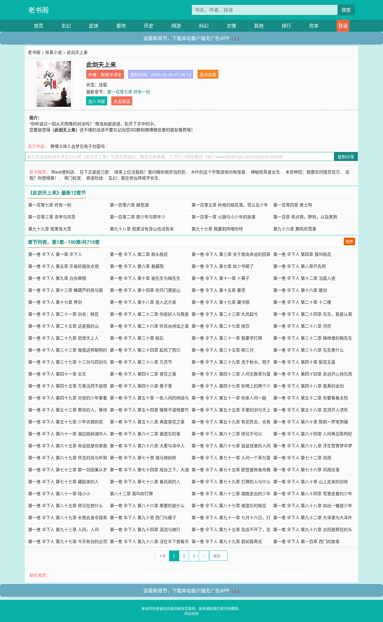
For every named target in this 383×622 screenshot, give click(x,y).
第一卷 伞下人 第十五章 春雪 (218, 290)
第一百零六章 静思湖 (129, 205)
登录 (343, 25)
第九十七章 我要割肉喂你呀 (217, 229)
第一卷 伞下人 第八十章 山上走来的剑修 (310, 481)
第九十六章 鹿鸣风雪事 (294, 229)
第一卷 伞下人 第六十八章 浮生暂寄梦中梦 (312, 445)
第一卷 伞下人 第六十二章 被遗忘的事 (145, 434)
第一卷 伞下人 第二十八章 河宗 (302, 326)
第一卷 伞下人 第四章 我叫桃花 (302, 254)
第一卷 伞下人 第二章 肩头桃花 (139, 254)
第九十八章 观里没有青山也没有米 (142, 229)
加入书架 (96, 101)
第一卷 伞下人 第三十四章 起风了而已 (145, 350)
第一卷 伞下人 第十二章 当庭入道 (304, 278)
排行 (286, 25)
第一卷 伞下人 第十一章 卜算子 (221, 278)
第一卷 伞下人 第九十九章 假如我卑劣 (227, 541)
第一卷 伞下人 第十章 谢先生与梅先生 (145, 278)
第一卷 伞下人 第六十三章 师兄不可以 (227, 434)
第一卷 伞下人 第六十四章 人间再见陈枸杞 (312, 434)
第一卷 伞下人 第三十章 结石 (137, 338)
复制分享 (346, 156)
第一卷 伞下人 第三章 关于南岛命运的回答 (231, 254)
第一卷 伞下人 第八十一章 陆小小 (59, 493)
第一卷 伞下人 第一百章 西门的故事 (306, 541)
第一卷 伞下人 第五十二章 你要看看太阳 (310, 398)
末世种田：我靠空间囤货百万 (312, 172)
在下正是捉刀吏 (94, 172)
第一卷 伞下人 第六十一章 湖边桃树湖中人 (67, 434)
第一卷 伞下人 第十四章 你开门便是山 (145, 290)
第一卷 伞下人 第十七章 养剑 (55, 302)
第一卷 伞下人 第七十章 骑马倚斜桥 (143, 457)
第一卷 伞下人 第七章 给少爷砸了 (223, 266)
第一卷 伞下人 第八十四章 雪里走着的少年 (312, 493)
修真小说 (53, 52)
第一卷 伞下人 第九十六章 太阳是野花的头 (312, 529)
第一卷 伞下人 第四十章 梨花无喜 (304, 362)
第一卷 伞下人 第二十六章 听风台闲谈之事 (149, 326)
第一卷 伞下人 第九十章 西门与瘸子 (143, 517)
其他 (259, 25)
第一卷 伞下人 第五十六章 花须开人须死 (310, 410)
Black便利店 (62, 172)
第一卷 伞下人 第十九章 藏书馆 (221, 302)
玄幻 (66, 25)
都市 (121, 25)
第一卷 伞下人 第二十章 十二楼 (302, 302)
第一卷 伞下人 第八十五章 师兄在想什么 (65, 505)
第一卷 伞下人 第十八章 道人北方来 (143, 302)
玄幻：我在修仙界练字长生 (133, 178)
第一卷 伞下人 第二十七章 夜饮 (221, 326)
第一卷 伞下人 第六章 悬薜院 (137, 266)
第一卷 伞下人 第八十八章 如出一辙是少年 (312, 505)
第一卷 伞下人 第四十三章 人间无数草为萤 (231, 374)
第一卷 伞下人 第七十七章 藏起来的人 (63, 481)
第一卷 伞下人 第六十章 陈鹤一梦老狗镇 (310, 422)
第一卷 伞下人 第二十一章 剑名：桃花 (63, 314)
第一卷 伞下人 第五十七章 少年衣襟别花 (65, 422)
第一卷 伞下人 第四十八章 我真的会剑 (308, 386)
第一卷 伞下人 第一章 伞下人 (55, 254)
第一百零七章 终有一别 (128, 92)
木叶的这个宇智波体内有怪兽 (218, 172)
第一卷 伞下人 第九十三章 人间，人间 (63, 529)
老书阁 (38, 10)
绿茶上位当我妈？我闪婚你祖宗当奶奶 (150, 172)
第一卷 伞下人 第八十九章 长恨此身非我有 (67, 517)
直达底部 (208, 74)
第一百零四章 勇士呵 (292, 205)
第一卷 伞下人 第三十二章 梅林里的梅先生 (312, 338)
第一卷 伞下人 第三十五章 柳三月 (223, 350)
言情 (231, 25)
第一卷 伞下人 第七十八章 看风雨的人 (145, 481)
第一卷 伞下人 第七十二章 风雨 (302, 457)
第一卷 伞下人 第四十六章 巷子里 (141, 386)
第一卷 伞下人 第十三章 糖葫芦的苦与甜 (65, 290)
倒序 (349, 241)
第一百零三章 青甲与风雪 (51, 217)
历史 (148, 25)
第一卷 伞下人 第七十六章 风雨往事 (306, 469)
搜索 (346, 9)
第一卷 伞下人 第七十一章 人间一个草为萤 (231, 457)
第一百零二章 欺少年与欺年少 (137, 217)
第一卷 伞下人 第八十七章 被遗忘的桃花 (229, 505)
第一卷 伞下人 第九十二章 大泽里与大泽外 (312, 517)
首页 (38, 25)
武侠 (93, 25)
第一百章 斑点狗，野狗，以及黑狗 (305, 217)
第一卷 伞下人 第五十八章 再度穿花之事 (147, 422)
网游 (176, 25)
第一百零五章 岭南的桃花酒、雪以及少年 (230, 205)
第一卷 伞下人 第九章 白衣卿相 (57, 278)
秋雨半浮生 (111, 74)
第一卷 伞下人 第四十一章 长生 (57, 374)
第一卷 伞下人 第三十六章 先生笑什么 (308, 350)
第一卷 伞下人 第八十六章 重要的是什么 (147, 505)
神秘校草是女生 (265, 172)
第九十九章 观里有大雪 (49, 229)
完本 (314, 25)
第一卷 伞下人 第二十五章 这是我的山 (63, 326)
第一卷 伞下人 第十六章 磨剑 (300, 290)
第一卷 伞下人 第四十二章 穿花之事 (143, 374)
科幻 (204, 25)
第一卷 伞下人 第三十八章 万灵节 (141, 362)
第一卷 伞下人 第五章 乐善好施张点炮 (63, 266)
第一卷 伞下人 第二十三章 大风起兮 (225, 314)
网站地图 (191, 613)
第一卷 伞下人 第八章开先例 (299, 266)
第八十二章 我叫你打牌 (131, 493)
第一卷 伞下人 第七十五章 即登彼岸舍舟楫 (231, 469)
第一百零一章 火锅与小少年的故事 (224, 217)
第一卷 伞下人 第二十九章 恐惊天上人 (63, 338)
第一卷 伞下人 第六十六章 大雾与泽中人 (147, 445)
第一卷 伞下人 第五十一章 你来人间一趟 (229, 398)
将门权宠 (72, 178)
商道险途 (94, 178)
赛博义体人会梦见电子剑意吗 (77, 146)
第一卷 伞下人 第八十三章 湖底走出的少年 (231, 493)
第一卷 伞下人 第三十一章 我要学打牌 (227, 338)
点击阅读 (121, 101)
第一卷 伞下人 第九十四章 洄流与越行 (145, 529)
